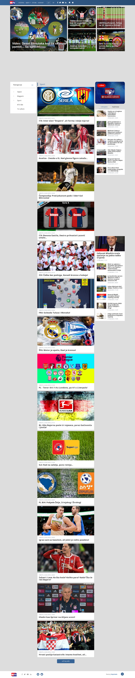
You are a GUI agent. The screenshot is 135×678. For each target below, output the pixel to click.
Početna (21, 3)
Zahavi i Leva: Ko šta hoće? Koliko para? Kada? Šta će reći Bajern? (65, 578)
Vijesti (28, 3)
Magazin (20, 96)
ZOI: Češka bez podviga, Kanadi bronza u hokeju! (63, 275)
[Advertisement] (67, 67)
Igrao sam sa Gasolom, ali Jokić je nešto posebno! (64, 540)
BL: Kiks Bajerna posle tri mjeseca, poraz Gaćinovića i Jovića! (65, 426)
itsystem (114, 674)
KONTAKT (41, 3)
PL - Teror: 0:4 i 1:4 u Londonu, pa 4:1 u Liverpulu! (63, 387)
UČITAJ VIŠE (66, 661)
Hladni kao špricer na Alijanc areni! (57, 617)
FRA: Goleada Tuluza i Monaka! (54, 312)
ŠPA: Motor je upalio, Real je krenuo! (57, 350)
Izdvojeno (104, 107)
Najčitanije (115, 107)
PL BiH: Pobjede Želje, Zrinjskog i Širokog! (60, 502)
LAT (49, 3)
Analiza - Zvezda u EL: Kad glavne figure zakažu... (63, 158)
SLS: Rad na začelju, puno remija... (56, 465)
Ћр (53, 3)
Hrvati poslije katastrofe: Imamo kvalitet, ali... (63, 654)
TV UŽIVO (20, 109)
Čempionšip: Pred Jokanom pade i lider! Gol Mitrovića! (61, 196)
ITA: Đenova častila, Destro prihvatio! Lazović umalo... (62, 236)
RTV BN (34, 3)
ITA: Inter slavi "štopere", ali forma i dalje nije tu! (64, 120)
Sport (19, 100)
